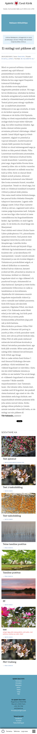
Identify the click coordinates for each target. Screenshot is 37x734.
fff (4, 601)
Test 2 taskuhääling (13, 487)
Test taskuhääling (12, 516)
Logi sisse (24, 731)
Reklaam (18, 685)
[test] (18, 627)
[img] (34, 731)
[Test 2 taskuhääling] (18, 485)
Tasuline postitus (11, 572)
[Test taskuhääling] (18, 513)
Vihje (18, 692)
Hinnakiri (19, 683)
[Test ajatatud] (18, 456)
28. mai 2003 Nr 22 (27, 59)
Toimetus (18, 681)
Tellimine (17, 731)
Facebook (18, 718)
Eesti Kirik (25, 3)
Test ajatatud (9, 459)
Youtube (18, 721)
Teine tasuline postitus (14, 544)
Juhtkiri (10, 59)
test (5, 629)
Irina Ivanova (9, 548)
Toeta (18, 689)
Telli (18, 694)
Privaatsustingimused (18, 710)
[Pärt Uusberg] (18, 659)
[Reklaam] (18, 31)
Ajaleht (9, 3)
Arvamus (4, 59)
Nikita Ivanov (9, 491)
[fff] (18, 598)
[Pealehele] (16, 5)
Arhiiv (18, 687)
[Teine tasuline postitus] (18, 541)
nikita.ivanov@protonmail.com (14, 462)
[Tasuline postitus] (18, 570)
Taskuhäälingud (18, 723)
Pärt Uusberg (9, 662)
